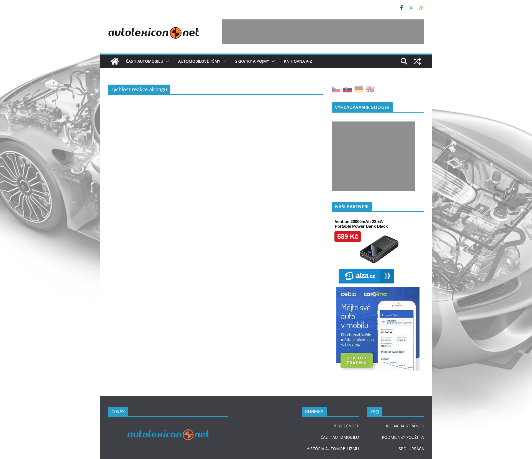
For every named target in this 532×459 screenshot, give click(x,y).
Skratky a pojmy (252, 61)
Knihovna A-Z (298, 61)
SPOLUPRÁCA (411, 448)
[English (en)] (370, 88)
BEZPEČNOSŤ (346, 425)
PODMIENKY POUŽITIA (403, 437)
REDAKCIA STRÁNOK (405, 425)
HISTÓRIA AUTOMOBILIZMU (332, 448)
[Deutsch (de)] (358, 88)
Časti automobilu (144, 61)
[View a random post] (417, 61)
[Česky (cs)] (336, 88)
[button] (166, 61)
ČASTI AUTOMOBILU (340, 437)
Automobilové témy (199, 61)
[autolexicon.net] (114, 61)
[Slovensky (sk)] (347, 88)
